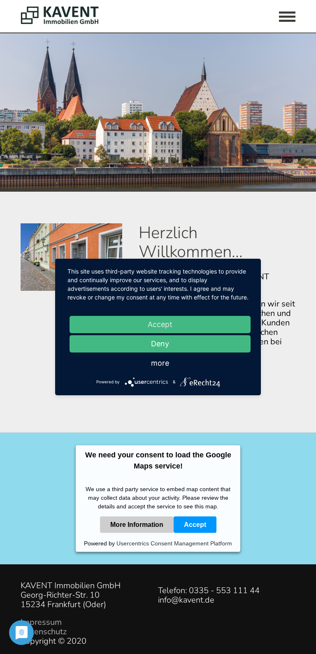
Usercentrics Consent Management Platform (174, 543)
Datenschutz (44, 631)
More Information (136, 524)
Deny (160, 343)
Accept (195, 524)
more (160, 363)
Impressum (41, 622)
